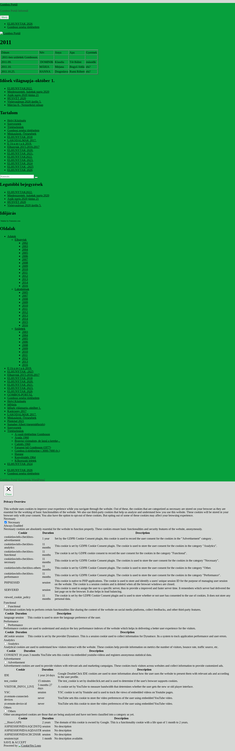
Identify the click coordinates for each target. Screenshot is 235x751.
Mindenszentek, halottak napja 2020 (28, 91)
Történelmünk (15, 127)
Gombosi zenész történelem (23, 27)
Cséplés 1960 (22, 444)
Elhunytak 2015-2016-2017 (23, 146)
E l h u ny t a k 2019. (19, 143)
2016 (25, 285)
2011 (25, 272)
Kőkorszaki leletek (25, 460)
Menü (4, 17)
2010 (25, 269)
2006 (25, 256)
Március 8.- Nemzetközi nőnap (25, 104)
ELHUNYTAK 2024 (19, 163)
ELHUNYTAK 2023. (20, 160)
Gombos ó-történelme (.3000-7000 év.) (37, 450)
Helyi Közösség (16, 120)
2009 (25, 266)
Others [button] (7, 707)
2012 (25, 275)
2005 (25, 252)
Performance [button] (11, 621)
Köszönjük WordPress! (31, 479)
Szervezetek (14, 123)
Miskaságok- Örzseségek (21, 133)
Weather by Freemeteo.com (10, 221)
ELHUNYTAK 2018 (19, 137)
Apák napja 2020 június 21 (23, 95)
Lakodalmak (22, 289)
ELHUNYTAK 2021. (20, 153)
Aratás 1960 (22, 437)
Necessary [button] (10, 518)
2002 (25, 242)
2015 (25, 322)
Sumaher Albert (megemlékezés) (26, 424)
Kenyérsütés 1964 (25, 457)
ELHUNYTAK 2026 (19, 23)
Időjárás (12, 404)
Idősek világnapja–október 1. (24, 407)
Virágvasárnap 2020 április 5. (24, 101)
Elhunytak (21, 239)
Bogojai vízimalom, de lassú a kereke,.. (37, 440)
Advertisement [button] (12, 658)
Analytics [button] (9, 640)
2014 (25, 282)
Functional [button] (10, 602)
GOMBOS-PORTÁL (20, 394)
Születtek (20, 328)
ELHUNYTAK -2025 (20, 166)
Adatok (11, 236)
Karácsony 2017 (16, 411)
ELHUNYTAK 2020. (20, 150)
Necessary (14, 522)
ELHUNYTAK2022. (19, 88)
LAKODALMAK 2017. (21, 140)
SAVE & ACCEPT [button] (15, 742)
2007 (25, 259)
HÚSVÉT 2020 (16, 98)
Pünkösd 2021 (15, 421)
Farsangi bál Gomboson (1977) (33, 447)
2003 (25, 246)
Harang (19, 454)
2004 (25, 249)
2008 (25, 262)
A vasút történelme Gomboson (32, 434)
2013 (25, 279)
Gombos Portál (8, 4)
